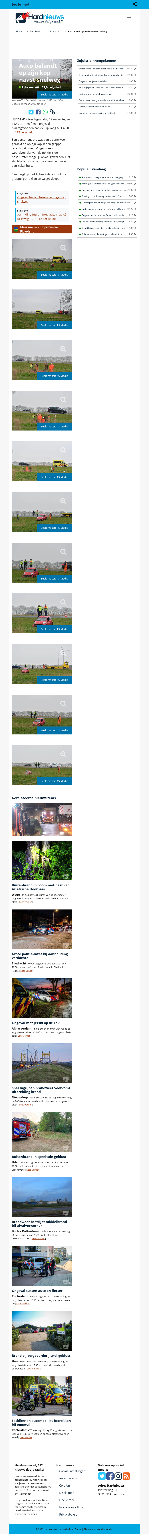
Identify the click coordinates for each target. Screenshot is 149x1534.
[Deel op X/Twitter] (31, 113)
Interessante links (71, 1507)
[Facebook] (110, 1478)
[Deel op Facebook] (38, 113)
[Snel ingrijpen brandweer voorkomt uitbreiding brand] (42, 1063)
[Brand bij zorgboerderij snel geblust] (42, 1331)
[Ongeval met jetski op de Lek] (42, 998)
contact (41, 1510)
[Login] (135, 4)
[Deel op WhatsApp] (45, 113)
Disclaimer (66, 1493)
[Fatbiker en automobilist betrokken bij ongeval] (42, 1396)
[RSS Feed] (126, 1478)
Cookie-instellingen (72, 1471)
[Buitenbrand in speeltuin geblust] (42, 1132)
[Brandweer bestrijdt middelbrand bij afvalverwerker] (42, 1197)
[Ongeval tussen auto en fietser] (42, 1266)
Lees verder (25, 902)
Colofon (64, 1486)
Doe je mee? (67, 1500)
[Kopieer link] (52, 113)
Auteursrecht (68, 1478)
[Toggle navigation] (129, 17)
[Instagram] (118, 1478)
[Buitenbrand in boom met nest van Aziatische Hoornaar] (42, 860)
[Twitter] (102, 1478)
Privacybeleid (68, 1514)
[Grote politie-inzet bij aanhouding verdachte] (42, 929)
